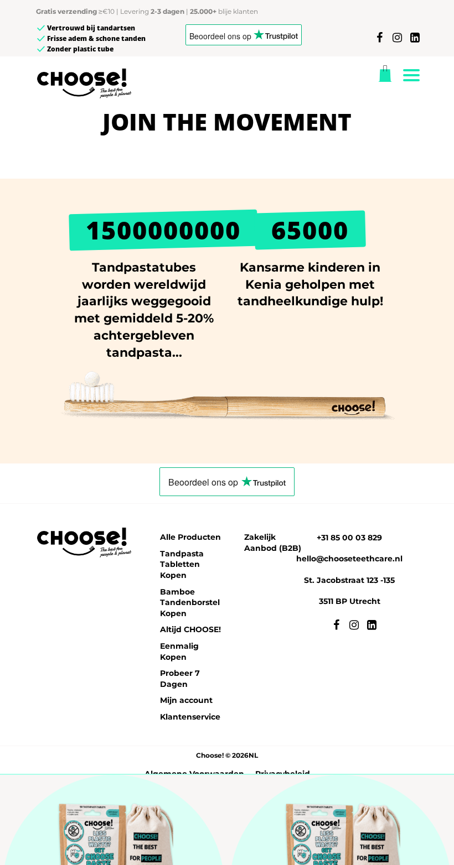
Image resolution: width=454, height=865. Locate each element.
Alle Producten (190, 537)
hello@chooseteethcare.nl (349, 559)
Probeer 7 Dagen (180, 678)
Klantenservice (190, 717)
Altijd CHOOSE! (190, 629)
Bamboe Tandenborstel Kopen (190, 602)
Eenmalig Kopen (179, 651)
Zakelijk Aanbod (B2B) (272, 542)
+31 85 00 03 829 (349, 538)
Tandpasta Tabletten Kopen (182, 564)
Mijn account (186, 700)
